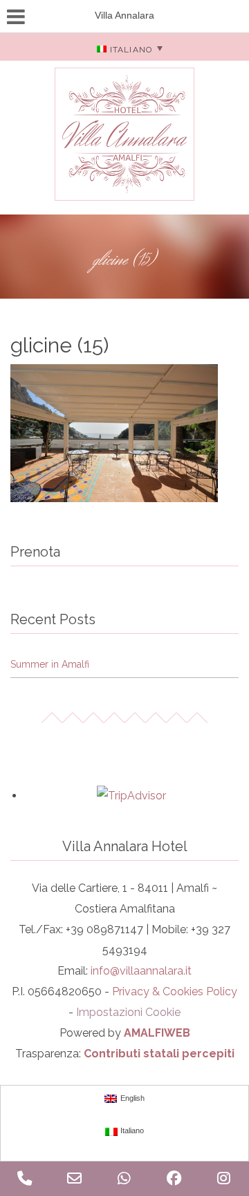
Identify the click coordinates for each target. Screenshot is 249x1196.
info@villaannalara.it (141, 970)
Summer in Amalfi (49, 664)
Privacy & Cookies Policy (174, 991)
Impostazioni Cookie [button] (128, 1012)
